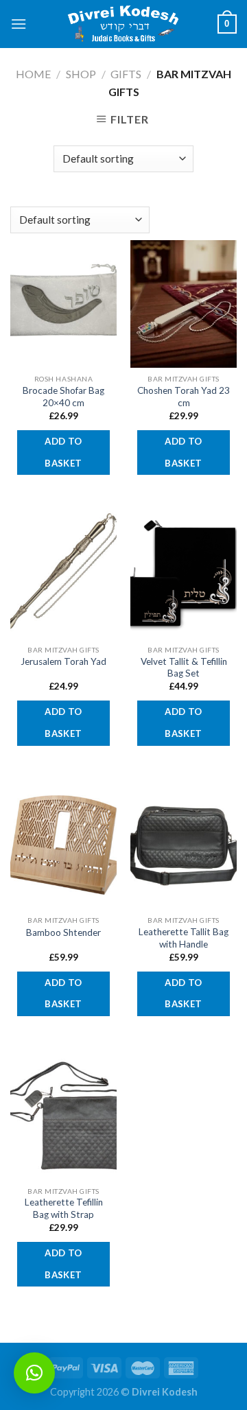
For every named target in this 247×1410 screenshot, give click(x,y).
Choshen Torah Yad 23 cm (183, 396)
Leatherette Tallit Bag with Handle (183, 938)
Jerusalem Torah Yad (63, 661)
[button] (34, 1373)
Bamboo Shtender (63, 932)
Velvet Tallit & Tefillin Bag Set (184, 667)
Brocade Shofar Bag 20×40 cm (63, 396)
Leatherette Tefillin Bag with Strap (64, 1208)
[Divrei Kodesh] (123, 24)
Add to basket (63, 452)
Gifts (125, 73)
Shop (81, 73)
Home (33, 73)
